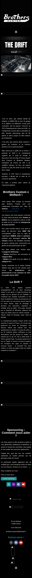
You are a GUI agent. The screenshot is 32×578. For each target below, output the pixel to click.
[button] (16, 32)
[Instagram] (8, 484)
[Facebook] (18, 484)
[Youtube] (23, 484)
